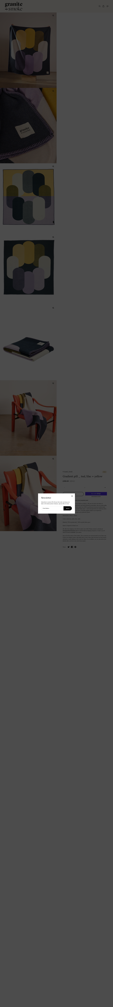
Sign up (67, 508)
